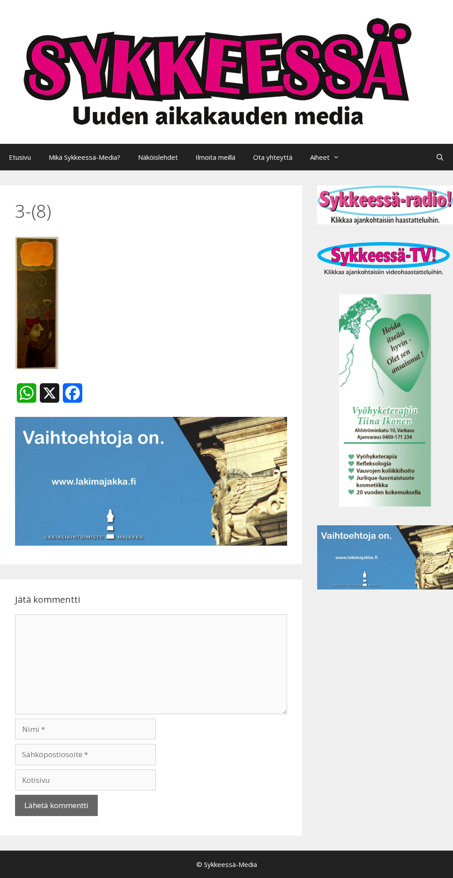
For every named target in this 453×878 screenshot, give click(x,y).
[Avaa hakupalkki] (440, 157)
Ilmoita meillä (215, 157)
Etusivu (20, 157)
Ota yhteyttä (272, 157)
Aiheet (320, 157)
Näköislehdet (158, 157)
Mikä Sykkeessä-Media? (84, 157)
